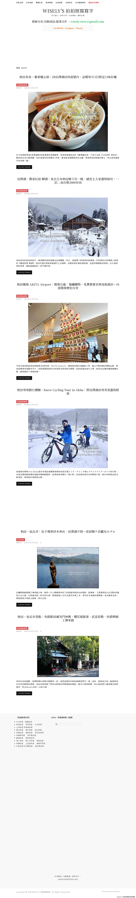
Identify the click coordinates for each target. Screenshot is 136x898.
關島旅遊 (20, 738)
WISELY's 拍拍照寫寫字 (68, 10)
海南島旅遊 (28, 727)
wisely (19, 88)
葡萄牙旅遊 (41, 743)
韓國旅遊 (28, 722)
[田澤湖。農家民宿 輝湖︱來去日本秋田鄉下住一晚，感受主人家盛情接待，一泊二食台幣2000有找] (68, 227)
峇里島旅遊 (31, 735)
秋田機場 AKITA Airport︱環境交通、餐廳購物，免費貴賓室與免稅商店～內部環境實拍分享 (68, 286)
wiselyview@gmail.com (68, 879)
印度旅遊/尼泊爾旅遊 (25, 746)
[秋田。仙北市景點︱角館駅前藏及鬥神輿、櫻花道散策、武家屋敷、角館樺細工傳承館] (68, 656)
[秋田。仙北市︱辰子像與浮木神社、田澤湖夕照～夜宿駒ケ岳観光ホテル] (68, 568)
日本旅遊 (29, 2)
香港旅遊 (19, 724)
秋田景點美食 (22, 85)
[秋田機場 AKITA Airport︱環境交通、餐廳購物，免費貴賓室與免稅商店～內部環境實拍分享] (68, 332)
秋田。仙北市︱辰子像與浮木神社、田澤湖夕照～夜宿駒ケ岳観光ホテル (68, 531)
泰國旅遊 (20, 732)
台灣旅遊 (59, 2)
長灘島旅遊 (20, 735)
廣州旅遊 (29, 730)
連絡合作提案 (94, 2)
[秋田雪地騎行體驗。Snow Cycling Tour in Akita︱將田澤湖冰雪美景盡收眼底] (68, 438)
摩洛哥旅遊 (39, 746)
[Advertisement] (68, 49)
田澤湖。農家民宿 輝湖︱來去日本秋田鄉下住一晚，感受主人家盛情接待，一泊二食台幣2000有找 (68, 181)
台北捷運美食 (80, 2)
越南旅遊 (30, 732)
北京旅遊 (38, 724)
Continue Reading (24, 167)
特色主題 (19, 2)
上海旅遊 (19, 727)
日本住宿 (20, 539)
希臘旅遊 (20, 743)
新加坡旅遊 (39, 732)
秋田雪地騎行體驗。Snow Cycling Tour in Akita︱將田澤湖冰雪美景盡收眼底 (68, 392)
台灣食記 (68, 2)
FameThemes (116, 891)
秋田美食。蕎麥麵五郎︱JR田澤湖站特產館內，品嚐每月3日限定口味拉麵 (67, 77)
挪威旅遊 (40, 740)
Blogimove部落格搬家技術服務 (126, 897)
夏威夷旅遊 (30, 738)
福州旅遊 (20, 730)
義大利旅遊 (30, 740)
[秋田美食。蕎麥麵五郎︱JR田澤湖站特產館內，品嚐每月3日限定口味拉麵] (68, 121)
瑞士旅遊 (20, 740)
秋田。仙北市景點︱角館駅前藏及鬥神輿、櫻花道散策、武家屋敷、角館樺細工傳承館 (68, 618)
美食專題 (49, 2)
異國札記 (39, 2)
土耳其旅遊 (31, 743)
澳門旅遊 (29, 724)
